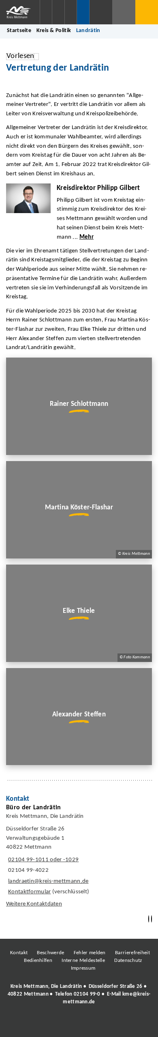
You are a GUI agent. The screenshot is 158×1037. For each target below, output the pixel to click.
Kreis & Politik (53, 30)
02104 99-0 (87, 994)
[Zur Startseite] (20, 12)
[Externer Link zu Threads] (60, 1024)
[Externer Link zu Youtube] (96, 1024)
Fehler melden (90, 952)
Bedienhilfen (38, 960)
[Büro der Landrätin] (79, 858)
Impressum (83, 968)
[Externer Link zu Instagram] (42, 1024)
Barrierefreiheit (132, 952)
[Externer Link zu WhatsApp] (115, 1024)
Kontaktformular (29, 892)
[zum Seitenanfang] (151, 919)
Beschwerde (50, 952)
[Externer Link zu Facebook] (23, 1024)
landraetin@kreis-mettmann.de (47, 881)
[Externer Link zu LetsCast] (133, 1024)
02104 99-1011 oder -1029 (42, 860)
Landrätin (88, 30)
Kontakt (19, 952)
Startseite (19, 30)
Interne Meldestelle (83, 960)
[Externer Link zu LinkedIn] (78, 1024)
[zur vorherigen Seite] (148, 919)
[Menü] (146, 12)
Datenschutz (128, 960)
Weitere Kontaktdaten (34, 904)
